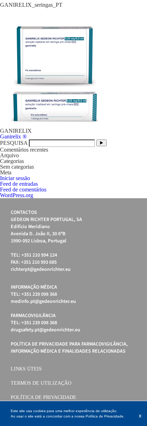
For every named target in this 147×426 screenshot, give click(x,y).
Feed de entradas (19, 184)
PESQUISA (13, 143)
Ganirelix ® (13, 136)
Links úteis (26, 369)
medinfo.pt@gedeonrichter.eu (43, 301)
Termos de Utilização (41, 383)
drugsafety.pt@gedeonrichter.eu (45, 329)
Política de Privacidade (43, 397)
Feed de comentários (23, 189)
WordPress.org (16, 195)
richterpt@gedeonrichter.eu (41, 269)
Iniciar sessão (15, 178)
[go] (101, 143)
